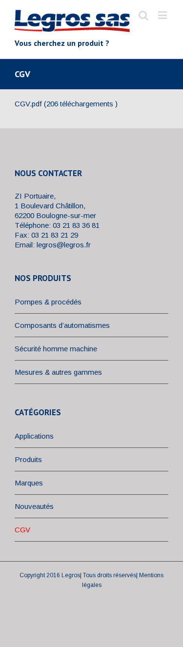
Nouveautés (34, 506)
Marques (29, 483)
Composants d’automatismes (62, 325)
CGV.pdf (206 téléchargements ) (66, 104)
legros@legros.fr (64, 245)
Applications (34, 436)
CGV (22, 530)
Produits (28, 459)
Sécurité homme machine (56, 348)
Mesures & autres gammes (58, 372)
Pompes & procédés (48, 302)
